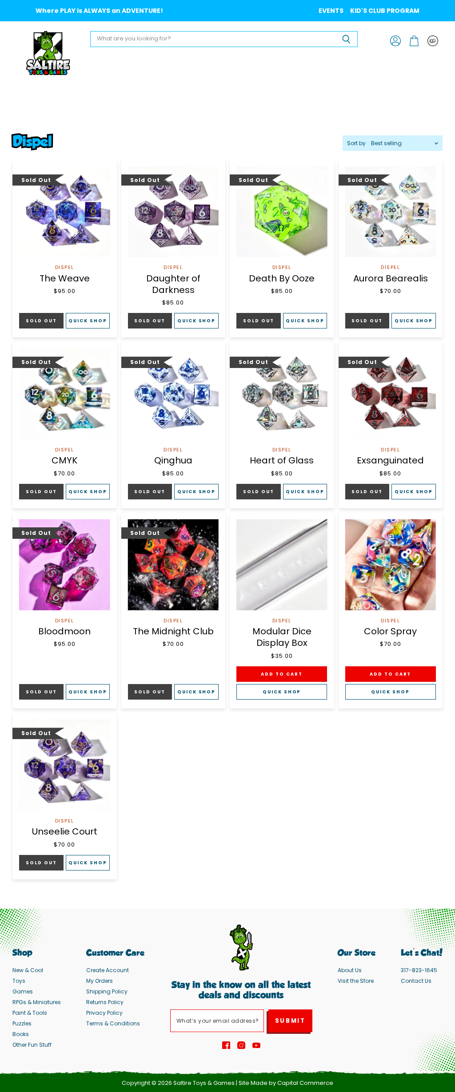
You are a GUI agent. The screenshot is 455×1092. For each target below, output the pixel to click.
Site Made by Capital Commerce (286, 1083)
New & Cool (27, 970)
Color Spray (390, 631)
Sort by (356, 143)
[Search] (346, 39)
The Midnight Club (173, 631)
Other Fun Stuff (32, 1044)
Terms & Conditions (113, 1023)
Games (22, 991)
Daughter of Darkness (173, 284)
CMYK (64, 460)
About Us (350, 970)
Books (20, 1034)
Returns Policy (105, 1002)
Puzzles (22, 1023)
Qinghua (173, 460)
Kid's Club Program (384, 11)
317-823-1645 (419, 970)
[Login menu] (433, 41)
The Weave (65, 278)
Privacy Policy (104, 1013)
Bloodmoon (64, 631)
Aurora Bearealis (390, 278)
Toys (18, 981)
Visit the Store (356, 981)
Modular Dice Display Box (281, 637)
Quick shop (87, 321)
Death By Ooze (282, 278)
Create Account (107, 970)
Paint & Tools (29, 1013)
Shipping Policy (107, 991)
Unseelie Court (64, 831)
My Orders (99, 981)
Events (331, 11)
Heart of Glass (282, 460)
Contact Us (416, 981)
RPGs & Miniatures (36, 1002)
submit (290, 1021)
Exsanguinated (390, 460)
